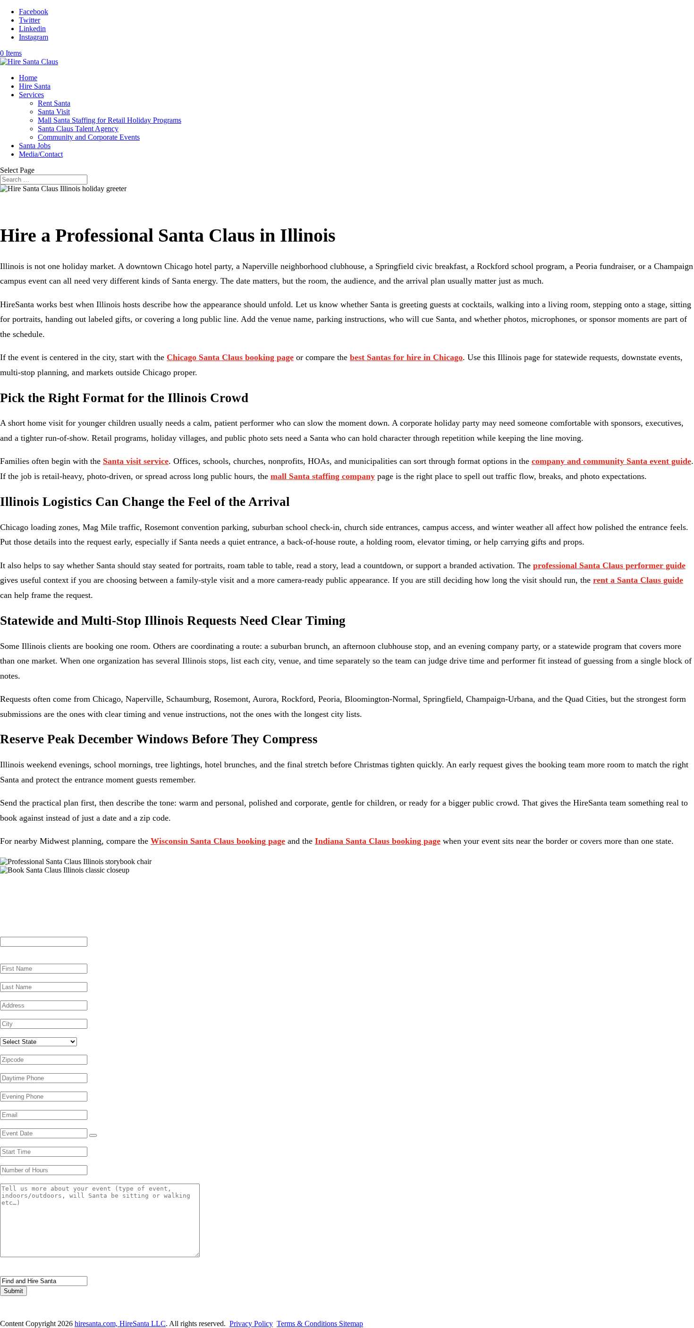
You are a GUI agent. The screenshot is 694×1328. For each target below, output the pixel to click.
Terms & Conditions (308, 1324)
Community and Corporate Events (89, 137)
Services (31, 95)
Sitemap (351, 1324)
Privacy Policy (251, 1324)
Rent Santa (54, 103)
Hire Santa (35, 86)
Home (28, 78)
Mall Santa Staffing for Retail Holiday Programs (109, 120)
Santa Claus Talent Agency (78, 129)
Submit (13, 1290)
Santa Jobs (35, 146)
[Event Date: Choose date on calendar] (93, 1135)
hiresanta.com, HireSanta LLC (120, 1324)
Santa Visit (54, 112)
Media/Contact (41, 154)
